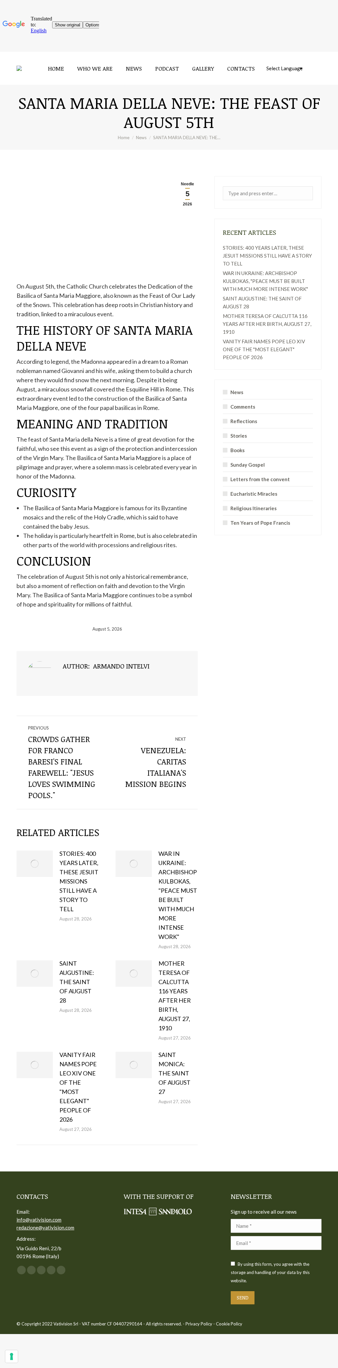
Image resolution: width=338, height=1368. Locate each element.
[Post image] (35, 864)
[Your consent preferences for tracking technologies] (11, 1356)
